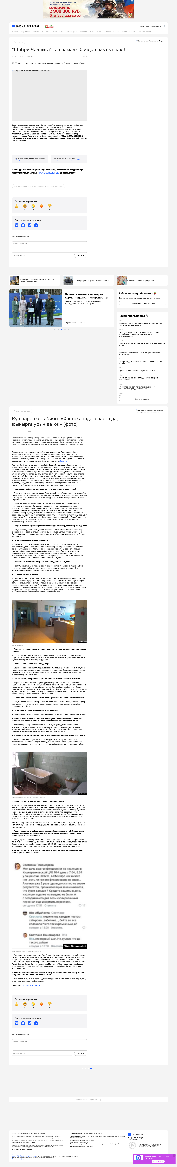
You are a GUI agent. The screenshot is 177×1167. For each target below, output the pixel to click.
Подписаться (158, 1161)
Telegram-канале (22, 160)
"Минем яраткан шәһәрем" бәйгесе (80, 31)
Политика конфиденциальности (22, 1159)
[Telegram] (29, 225)
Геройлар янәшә (120, 31)
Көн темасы (19, 42)
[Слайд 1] (54, 329)
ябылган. (63, 461)
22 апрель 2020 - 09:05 (18, 431)
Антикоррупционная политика (22, 1155)
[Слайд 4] (65, 329)
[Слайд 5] (68, 329)
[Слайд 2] (58, 329)
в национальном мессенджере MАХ (67, 160)
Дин (47, 31)
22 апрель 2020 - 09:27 (18, 56)
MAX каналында (49, 172)
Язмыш (15, 31)
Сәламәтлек (38, 31)
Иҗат (99, 31)
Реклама (132, 31)
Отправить (81, 256)
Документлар (81, 1100)
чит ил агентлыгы (31, 985)
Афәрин (107, 31)
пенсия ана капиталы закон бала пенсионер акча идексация (38, 186)
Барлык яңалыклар (142, 399)
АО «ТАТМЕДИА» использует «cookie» (24, 1156)
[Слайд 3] (61, 329)
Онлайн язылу (145, 31)
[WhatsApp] (36, 225)
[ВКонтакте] (16, 225)
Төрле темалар (95, 1100)
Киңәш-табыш (57, 31)
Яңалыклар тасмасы (22, 411)
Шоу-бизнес (25, 31)
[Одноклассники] (23, 225)
